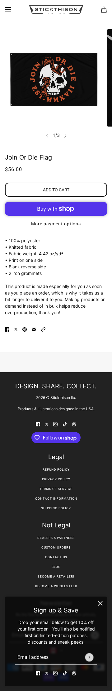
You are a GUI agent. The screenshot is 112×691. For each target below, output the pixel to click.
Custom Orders (56, 547)
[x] (47, 673)
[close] (100, 603)
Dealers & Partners (56, 538)
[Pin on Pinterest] (24, 329)
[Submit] (89, 657)
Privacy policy (56, 479)
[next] (65, 135)
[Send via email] (34, 329)
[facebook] (38, 673)
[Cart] (104, 10)
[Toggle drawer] (8, 9)
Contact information (56, 498)
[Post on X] (16, 329)
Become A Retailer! (56, 576)
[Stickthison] (56, 9)
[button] (43, 329)
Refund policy (56, 469)
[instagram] (55, 673)
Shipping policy (56, 508)
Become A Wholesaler (56, 586)
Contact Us (56, 557)
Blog (56, 567)
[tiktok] (64, 673)
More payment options (56, 223)
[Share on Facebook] (7, 329)
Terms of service (56, 489)
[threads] (74, 673)
